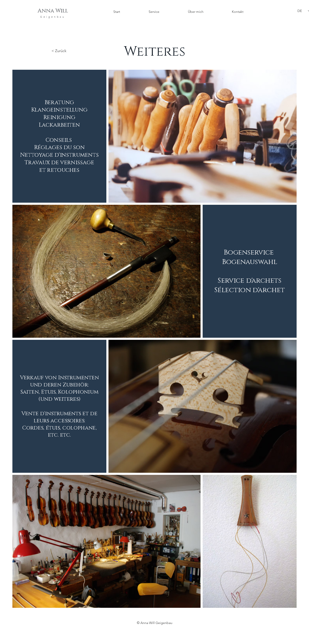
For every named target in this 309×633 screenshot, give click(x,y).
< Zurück (59, 51)
